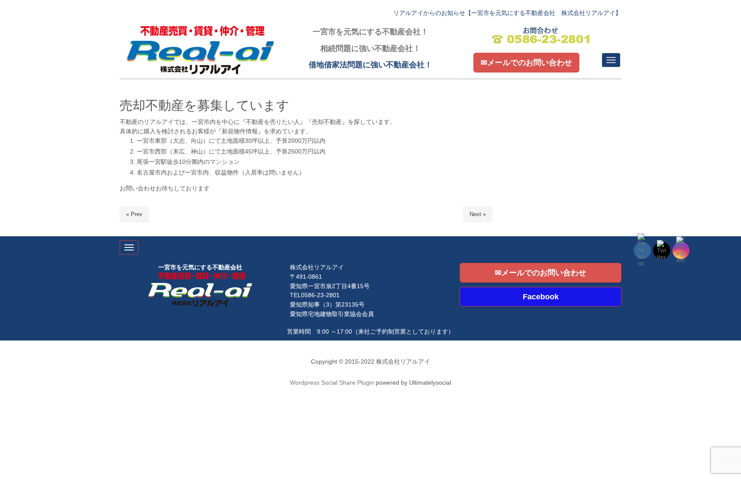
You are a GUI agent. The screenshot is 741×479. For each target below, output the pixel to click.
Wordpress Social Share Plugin (333, 383)
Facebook (541, 296)
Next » (478, 214)
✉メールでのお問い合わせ (526, 62)
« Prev (134, 214)
